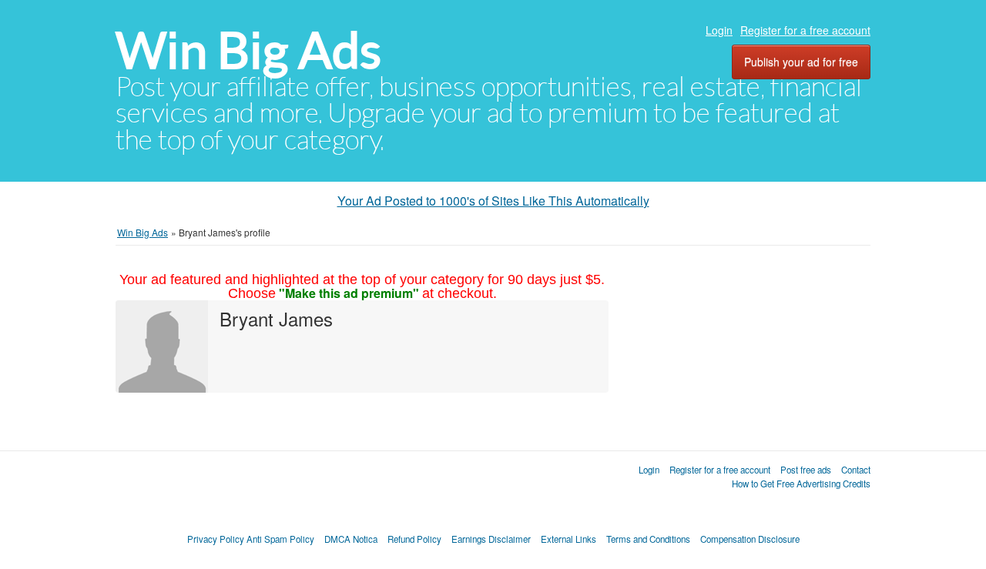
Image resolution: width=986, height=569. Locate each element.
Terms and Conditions (648, 539)
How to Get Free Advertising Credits (801, 483)
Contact (855, 470)
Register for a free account (805, 30)
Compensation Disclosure (750, 539)
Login (719, 30)
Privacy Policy (215, 539)
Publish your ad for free (801, 61)
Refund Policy (414, 539)
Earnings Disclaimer (491, 539)
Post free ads (805, 470)
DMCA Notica (350, 539)
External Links (568, 539)
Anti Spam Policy (280, 539)
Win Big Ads (248, 50)
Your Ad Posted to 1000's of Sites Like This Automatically (493, 200)
